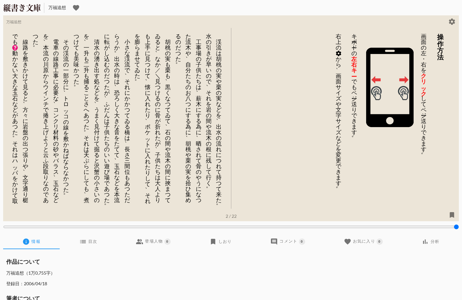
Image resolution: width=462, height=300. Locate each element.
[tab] (31, 241)
